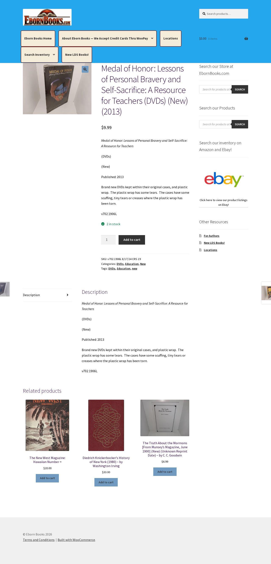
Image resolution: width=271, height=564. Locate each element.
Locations (170, 38)
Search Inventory (37, 55)
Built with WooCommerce (76, 540)
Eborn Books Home (38, 38)
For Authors (211, 236)
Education (132, 264)
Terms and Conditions (39, 540)
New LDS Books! (76, 55)
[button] (85, 69)
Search (240, 89)
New (143, 264)
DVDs (120, 264)
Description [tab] (31, 295)
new (134, 268)
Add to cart (131, 239)
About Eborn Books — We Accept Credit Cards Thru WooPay (105, 38)
